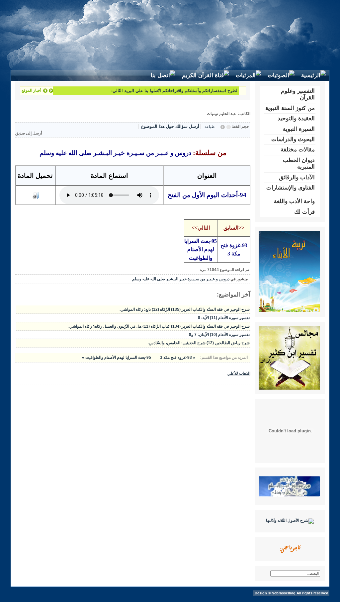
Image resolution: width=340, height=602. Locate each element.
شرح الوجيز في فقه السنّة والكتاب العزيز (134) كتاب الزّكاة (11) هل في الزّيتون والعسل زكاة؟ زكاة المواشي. (159, 326)
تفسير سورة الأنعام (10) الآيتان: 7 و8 (219, 334)
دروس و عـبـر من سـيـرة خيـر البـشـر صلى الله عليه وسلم (180, 279)
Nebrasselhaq (284, 593)
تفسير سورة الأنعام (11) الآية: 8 (224, 317)
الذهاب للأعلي (238, 373)
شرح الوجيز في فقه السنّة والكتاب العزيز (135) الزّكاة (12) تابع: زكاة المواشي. (185, 309)
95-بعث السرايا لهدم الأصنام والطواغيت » (116, 357)
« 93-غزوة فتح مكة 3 (177, 357)
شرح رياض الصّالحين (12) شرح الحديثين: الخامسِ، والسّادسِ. (199, 343)
